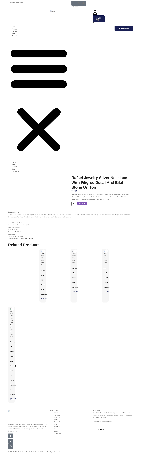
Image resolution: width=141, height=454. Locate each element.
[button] (39, 99)
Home (14, 26)
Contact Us (15, 36)
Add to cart (82, 203)
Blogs (13, 33)
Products (14, 31)
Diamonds (23, 232)
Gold (13, 234)
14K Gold (17, 232)
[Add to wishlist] (35, 178)
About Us (15, 29)
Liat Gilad (20, 236)
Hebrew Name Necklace (27, 238)
